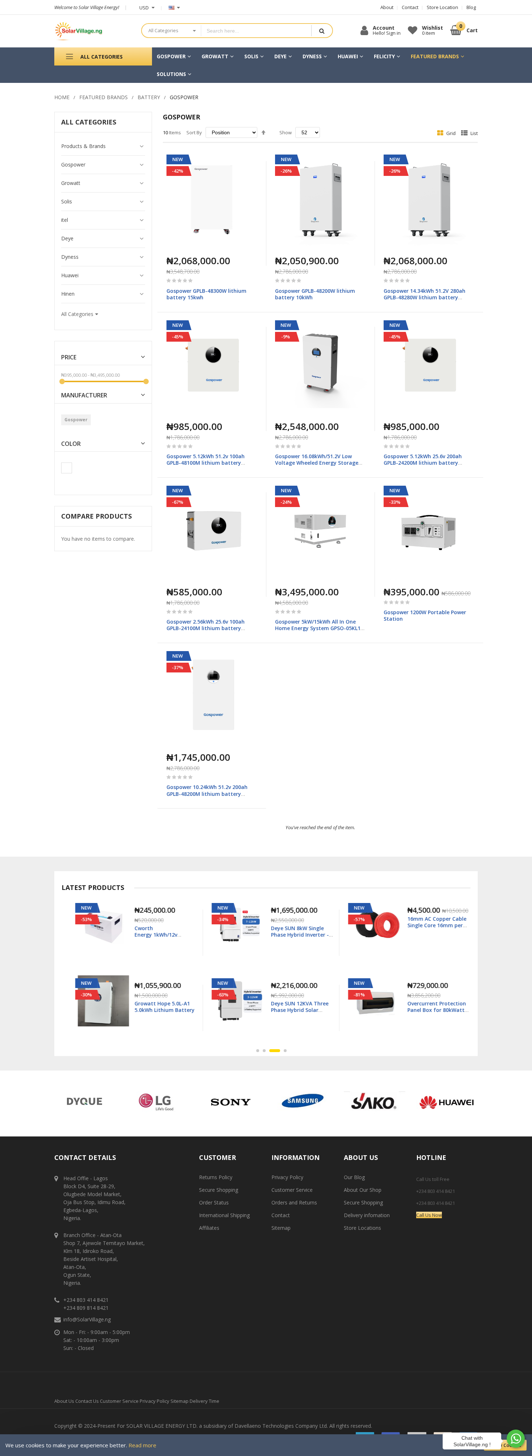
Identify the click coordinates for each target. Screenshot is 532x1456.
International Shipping (224, 1215)
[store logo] (92, 31)
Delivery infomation (367, 1215)
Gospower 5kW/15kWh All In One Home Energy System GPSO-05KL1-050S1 (319, 628)
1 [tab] (257, 1050)
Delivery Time (204, 1401)
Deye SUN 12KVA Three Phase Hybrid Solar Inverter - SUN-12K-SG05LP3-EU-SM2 (295, 1013)
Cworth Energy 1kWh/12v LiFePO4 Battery (151, 935)
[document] (266, 1445)
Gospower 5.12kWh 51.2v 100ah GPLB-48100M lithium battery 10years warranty (205, 463)
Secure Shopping (218, 1189)
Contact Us (87, 1401)
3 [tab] (274, 1050)
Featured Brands (103, 97)
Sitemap (281, 1227)
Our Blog (354, 1177)
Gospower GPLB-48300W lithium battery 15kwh (206, 294)
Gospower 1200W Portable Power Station (425, 615)
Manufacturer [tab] (84, 395)
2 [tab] (264, 1050)
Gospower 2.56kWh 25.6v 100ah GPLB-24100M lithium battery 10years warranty (205, 628)
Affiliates (209, 1227)
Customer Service (292, 1189)
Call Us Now (429, 1215)
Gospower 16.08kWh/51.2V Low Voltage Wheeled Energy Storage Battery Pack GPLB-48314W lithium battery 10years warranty (319, 466)
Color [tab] (71, 444)
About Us (64, 1401)
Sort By (194, 132)
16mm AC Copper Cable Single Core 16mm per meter (432, 925)
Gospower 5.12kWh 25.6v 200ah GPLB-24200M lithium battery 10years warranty (423, 463)
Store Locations (362, 1227)
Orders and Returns (294, 1202)
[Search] (321, 30)
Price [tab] (68, 357)
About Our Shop (362, 1189)
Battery (149, 97)
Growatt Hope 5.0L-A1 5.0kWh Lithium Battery (160, 1006)
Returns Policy (215, 1177)
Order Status (214, 1202)
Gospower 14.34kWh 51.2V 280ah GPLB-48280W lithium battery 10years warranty (424, 297)
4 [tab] (285, 1050)
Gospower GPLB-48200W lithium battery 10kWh (315, 294)
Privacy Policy (287, 1177)
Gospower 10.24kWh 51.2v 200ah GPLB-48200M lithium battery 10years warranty (207, 793)
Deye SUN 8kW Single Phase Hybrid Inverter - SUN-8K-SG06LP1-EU (295, 935)
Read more (142, 1445)
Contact (280, 1215)
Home (61, 97)
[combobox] (256, 30)
